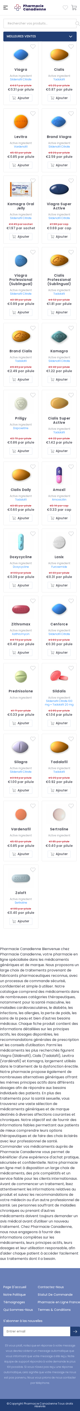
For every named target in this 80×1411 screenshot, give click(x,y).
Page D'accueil (14, 1287)
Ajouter (24, 98)
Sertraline (21, 902)
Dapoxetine (20, 428)
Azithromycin (21, 634)
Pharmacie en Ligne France (59, 1302)
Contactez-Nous (51, 1287)
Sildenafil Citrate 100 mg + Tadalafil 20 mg (59, 702)
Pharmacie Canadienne (40, 1403)
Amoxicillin (59, 499)
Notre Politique (14, 1294)
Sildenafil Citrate (21, 79)
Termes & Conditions (54, 1310)
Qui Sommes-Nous (18, 1310)
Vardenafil (21, 146)
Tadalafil (59, 79)
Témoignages (14, 1302)
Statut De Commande (55, 1294)
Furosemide (59, 567)
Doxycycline (21, 567)
